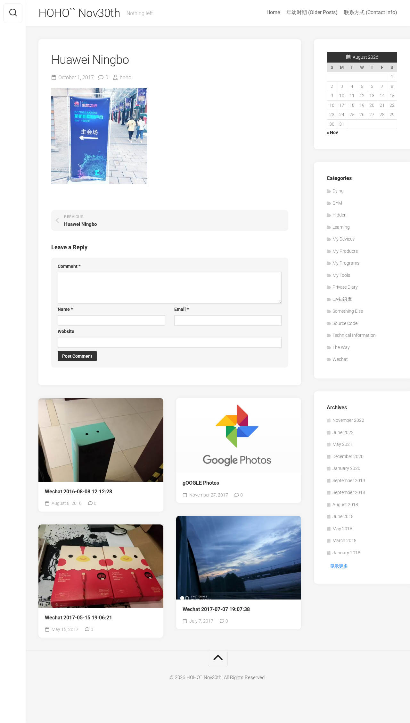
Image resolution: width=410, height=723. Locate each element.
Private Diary (345, 287)
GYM (337, 203)
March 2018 (344, 540)
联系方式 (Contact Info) (370, 12)
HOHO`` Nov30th (79, 13)
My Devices (343, 239)
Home (273, 12)
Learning (341, 227)
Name (65, 309)
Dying (338, 190)
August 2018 (345, 504)
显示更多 (339, 566)
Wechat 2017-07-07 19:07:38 (216, 609)
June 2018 (343, 516)
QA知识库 (342, 299)
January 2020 (346, 468)
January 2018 (346, 552)
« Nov (332, 132)
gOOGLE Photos (201, 483)
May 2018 (342, 528)
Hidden (339, 214)
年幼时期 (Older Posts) (312, 12)
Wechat (340, 359)
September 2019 (348, 480)
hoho (125, 77)
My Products (345, 251)
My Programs (345, 263)
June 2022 (343, 432)
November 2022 (348, 420)
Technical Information (354, 335)
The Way (341, 347)
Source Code (344, 323)
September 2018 (348, 492)
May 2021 (342, 444)
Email (181, 309)
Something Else (347, 311)
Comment (69, 266)
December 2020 (348, 456)
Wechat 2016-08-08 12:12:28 (78, 492)
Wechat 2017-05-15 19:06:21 (78, 618)
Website (66, 331)
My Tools (341, 275)
